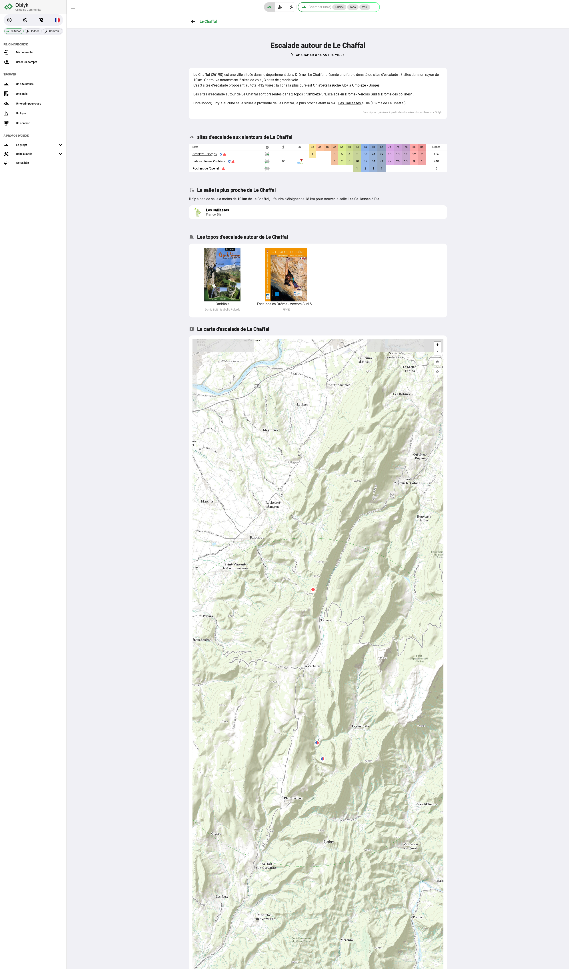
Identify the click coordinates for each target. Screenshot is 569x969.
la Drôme (299, 75)
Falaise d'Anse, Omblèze (209, 161)
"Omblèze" (314, 94)
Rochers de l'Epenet (206, 168)
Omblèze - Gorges (366, 85)
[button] (9, 20)
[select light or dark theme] (25, 20)
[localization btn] (41, 20)
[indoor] (280, 7)
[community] (291, 7)
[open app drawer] (73, 7)
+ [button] (437, 345)
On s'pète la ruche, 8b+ (331, 85)
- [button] (437, 351)
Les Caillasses (350, 103)
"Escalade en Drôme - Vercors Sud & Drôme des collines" (368, 94)
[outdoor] (269, 7)
